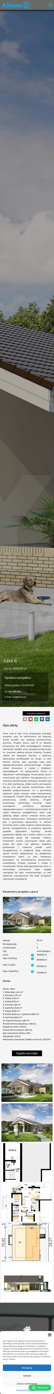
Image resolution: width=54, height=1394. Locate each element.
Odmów (27, 1375)
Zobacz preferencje (27, 1383)
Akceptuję (27, 1367)
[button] (49, 1334)
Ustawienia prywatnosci (25, 1390)
